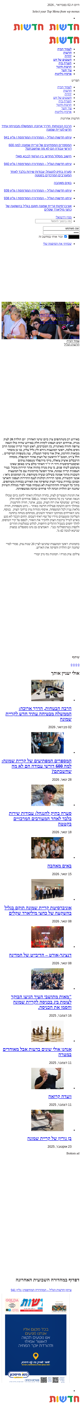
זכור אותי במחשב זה (51, 236)
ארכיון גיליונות (63, 73)
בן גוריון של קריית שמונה (49, 1138)
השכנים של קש (62, 59)
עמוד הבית (73, 341)
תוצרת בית (65, 63)
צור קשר (66, 70)
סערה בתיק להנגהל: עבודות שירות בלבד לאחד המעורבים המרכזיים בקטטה (41, 173)
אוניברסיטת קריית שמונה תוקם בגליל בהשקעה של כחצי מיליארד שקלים (38, 910)
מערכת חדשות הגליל (51, 315)
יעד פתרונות (9, 1405)
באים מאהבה (63, 183)
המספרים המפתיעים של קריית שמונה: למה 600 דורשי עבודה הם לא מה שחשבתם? (40, 146)
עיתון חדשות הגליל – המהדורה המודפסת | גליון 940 (38, 164)
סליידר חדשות (48, 322)
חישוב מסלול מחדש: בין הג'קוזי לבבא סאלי (44, 156)
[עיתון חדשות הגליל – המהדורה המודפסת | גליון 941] (36, 1339)
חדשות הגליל (66, 322)
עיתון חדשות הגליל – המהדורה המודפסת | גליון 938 (38, 198)
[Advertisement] (67, 261)
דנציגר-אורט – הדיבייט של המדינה (40, 954)
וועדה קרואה (60, 1096)
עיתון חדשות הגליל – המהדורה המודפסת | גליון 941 (38, 137)
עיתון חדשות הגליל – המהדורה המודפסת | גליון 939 (38, 190)
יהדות (68, 56)
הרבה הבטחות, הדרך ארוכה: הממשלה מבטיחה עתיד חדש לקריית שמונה (39, 714)
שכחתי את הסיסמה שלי (57, 243)
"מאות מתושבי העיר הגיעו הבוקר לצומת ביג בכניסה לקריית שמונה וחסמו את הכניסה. (41, 1002)
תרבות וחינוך (64, 66)
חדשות (67, 52)
